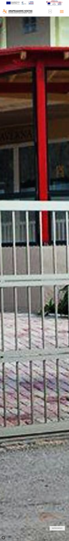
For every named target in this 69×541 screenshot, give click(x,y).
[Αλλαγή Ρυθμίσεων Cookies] (3, 537)
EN (50, 11)
